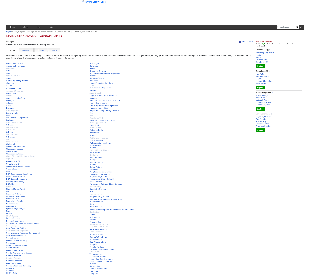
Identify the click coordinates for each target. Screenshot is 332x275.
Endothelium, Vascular (14, 201)
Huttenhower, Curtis (263, 105)
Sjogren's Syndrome (98, 237)
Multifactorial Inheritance (98, 138)
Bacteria (9, 108)
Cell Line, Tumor (12, 135)
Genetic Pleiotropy (14, 250)
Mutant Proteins (95, 145)
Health (92, 68)
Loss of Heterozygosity (98, 103)
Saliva (92, 215)
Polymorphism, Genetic (98, 177)
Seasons (92, 219)
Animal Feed (11, 93)
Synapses (93, 244)
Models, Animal (95, 128)
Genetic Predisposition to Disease (19, 253)
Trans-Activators (95, 254)
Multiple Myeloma (96, 140)
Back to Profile (247, 42)
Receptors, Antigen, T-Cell (99, 197)
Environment (12, 204)
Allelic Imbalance (13, 88)
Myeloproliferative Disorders (99, 150)
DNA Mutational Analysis (15, 176)
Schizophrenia (94, 217)
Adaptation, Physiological (15, 66)
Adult (8, 71)
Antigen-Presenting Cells (15, 98)
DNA (8, 171)
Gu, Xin (259, 79)
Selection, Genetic (96, 222)
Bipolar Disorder (12, 113)
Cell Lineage (10, 137)
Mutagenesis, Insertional (100, 143)
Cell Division (11, 130)
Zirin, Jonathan (261, 119)
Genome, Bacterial (14, 261)
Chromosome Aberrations (15, 147)
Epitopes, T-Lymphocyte (15, 209)
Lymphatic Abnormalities (98, 108)
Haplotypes (93, 66)
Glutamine (10, 271)
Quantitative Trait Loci (97, 189)
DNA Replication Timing (15, 182)
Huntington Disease (96, 78)
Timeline (41, 50)
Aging (8, 78)
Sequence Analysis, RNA (98, 227)
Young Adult (93, 274)
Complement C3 (13, 161)
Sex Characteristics (98, 229)
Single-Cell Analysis (96, 234)
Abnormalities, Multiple (14, 63)
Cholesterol (10, 144)
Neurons (92, 165)
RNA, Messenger (95, 194)
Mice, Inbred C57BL (96, 118)
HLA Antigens (94, 63)
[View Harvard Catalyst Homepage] (94, 1)
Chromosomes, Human (14, 154)
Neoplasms (93, 155)
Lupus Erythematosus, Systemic (103, 105)
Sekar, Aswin (261, 83)
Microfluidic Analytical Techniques (102, 120)
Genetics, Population (14, 258)
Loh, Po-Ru (260, 74)
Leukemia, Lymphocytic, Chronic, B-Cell (104, 101)
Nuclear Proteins (95, 167)
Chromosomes (11, 151)
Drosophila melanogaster (15, 196)
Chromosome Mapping (14, 149)
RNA (91, 192)
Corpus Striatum (12, 169)
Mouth (92, 135)
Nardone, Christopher (264, 81)
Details (54, 50)
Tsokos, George (262, 95)
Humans (92, 76)
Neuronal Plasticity (96, 162)
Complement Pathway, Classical (18, 166)
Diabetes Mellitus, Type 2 (15, 189)
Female (9, 213)
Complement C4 (13, 164)
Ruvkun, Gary (261, 121)
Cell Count (10, 125)
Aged (8, 73)
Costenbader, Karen (263, 102)
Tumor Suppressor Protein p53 (100, 261)
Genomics (10, 268)
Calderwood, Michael (263, 126)
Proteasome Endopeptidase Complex (105, 184)
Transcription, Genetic (97, 257)
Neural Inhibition (95, 157)
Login (8, 32)
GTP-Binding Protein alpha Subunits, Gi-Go (22, 223)
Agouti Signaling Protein (17, 80)
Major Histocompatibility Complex (104, 111)
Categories (26, 50)
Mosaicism (94, 133)
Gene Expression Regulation (17, 231)
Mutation (92, 148)
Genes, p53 (10, 243)
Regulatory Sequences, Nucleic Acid (105, 199)
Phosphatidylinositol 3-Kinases (101, 172)
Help (38, 27)
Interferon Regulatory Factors (100, 88)
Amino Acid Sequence (14, 91)
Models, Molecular (96, 130)
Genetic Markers (12, 248)
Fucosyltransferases (15, 221)
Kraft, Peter (260, 98)
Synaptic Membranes (97, 247)
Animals (9, 96)
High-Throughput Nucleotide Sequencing (104, 73)
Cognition (9, 159)
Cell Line (9, 132)
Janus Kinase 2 (95, 93)
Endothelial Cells (12, 199)
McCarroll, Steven (262, 76)
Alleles (9, 86)
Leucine (93, 98)
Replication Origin (96, 202)
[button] (300, 27)
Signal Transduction (96, 232)
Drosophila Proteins (13, 194)
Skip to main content (11, 3)
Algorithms (10, 83)
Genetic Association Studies (16, 245)
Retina (91, 204)
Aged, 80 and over (13, 76)
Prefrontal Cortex (95, 182)
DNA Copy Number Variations (19, 174)
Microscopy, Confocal (97, 123)
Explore (260, 66)
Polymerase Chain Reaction (99, 174)
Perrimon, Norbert (262, 124)
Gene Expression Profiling (16, 228)
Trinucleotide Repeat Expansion (101, 259)
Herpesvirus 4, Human (97, 71)
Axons (8, 105)
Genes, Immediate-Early (16, 240)
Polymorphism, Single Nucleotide (101, 179)
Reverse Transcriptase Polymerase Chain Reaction (111, 209)
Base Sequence (12, 110)
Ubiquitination (94, 266)
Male (91, 113)
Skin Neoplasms (95, 239)
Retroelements (95, 207)
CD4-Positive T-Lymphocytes (17, 118)
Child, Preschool (12, 142)
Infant (91, 85)
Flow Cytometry (12, 216)
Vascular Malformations (98, 269)
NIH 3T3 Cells (94, 153)
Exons (8, 211)
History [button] (51, 27)
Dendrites (9, 187)
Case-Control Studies (14, 123)
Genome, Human (13, 263)
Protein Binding (95, 187)
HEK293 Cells (11, 273)
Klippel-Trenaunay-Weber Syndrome (102, 95)
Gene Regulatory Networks (16, 235)
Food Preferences (13, 218)
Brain (8, 115)
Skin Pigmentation (97, 242)
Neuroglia (92, 160)
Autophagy (10, 103)
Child (8, 139)
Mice (91, 116)
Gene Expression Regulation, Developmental (23, 233)
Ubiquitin (92, 264)
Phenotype (93, 170)
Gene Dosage (11, 226)
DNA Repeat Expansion (16, 179)
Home (12, 27)
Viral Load (93, 271)
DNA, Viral (10, 184)
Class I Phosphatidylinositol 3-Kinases (20, 156)
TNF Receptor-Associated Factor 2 (102, 249)
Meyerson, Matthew (263, 117)
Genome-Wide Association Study (18, 266)
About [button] (25, 27)
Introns (92, 90)
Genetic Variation (13, 256)
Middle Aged (94, 125)
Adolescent (10, 68)
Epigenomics (11, 206)
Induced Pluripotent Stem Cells (101, 83)
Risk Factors (94, 212)
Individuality (93, 81)
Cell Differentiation (13, 127)
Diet (7, 192)
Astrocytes (10, 101)
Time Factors (94, 252)
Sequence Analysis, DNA (98, 224)
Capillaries (10, 120)
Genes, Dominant (12, 238)
